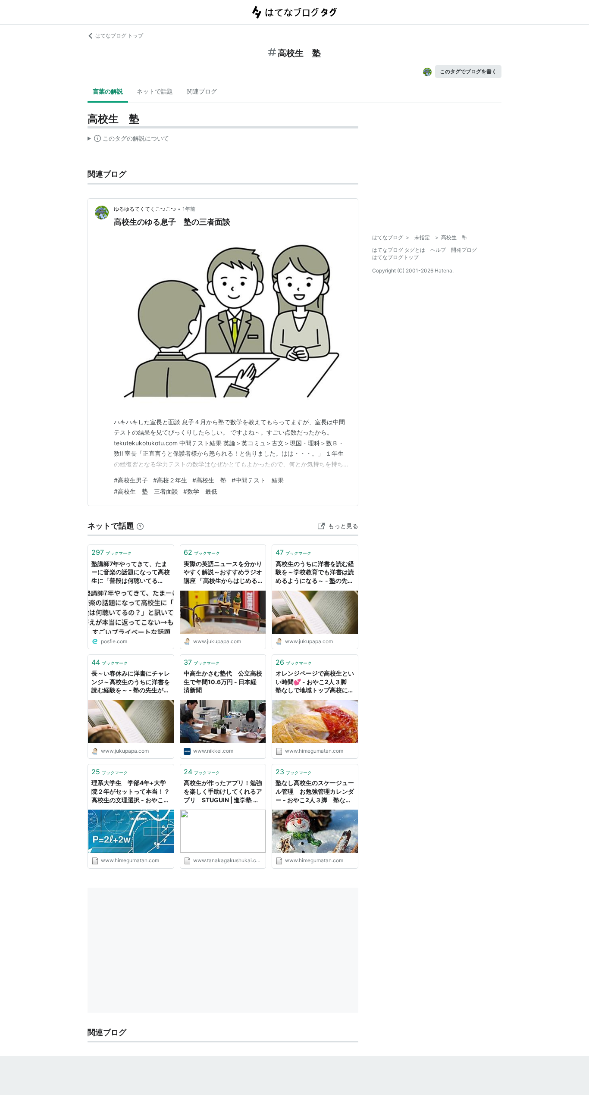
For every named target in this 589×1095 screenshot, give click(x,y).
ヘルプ (438, 250)
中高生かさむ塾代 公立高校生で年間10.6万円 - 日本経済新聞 (223, 682)
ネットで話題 (155, 91)
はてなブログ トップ (119, 35)
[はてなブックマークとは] (140, 525)
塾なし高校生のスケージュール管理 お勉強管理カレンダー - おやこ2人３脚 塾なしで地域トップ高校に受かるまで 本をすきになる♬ (315, 791)
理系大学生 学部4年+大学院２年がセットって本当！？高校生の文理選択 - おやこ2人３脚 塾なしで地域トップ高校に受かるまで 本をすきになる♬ (130, 791)
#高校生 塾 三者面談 (146, 491)
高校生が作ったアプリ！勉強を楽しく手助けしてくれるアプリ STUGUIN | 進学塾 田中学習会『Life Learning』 (223, 791)
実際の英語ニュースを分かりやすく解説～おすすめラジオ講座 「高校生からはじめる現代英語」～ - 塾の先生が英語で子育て (223, 572)
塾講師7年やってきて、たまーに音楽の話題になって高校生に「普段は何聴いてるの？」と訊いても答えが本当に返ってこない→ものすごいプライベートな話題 (130, 572)
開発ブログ (464, 250)
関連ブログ (202, 91)
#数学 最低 (200, 491)
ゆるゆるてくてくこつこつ (145, 209)
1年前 (188, 209)
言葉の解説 (108, 91)
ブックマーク (111, 552)
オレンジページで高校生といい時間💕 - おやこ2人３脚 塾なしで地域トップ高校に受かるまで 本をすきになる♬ (315, 682)
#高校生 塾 (209, 480)
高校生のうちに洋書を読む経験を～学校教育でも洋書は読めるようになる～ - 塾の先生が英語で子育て (315, 572)
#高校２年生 (170, 480)
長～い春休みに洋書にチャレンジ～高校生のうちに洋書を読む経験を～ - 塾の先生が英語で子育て (130, 682)
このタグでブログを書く (468, 71)
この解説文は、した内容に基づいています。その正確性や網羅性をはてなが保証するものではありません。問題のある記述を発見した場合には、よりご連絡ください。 (128, 140)
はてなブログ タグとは (398, 250)
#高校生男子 (131, 480)
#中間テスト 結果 (258, 480)
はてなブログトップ (395, 257)
